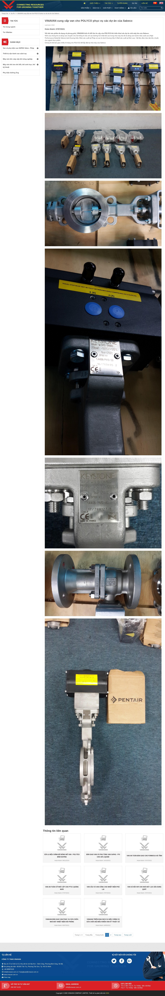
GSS (107, 993)
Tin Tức (108, 3)
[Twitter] (114, 961)
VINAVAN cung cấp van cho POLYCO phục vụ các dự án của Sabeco (38, 13)
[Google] (129, 961)
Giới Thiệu (94, 3)
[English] (155, 3)
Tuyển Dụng (122, 3)
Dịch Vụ (96, 8)
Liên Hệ (145, 3)
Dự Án (134, 3)
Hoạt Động (120, 8)
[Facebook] (121, 961)
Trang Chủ (5, 13)
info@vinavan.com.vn (73, 987)
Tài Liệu (133, 8)
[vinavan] (8, 6)
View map (7, 977)
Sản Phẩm (85, 8)
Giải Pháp (107, 8)
